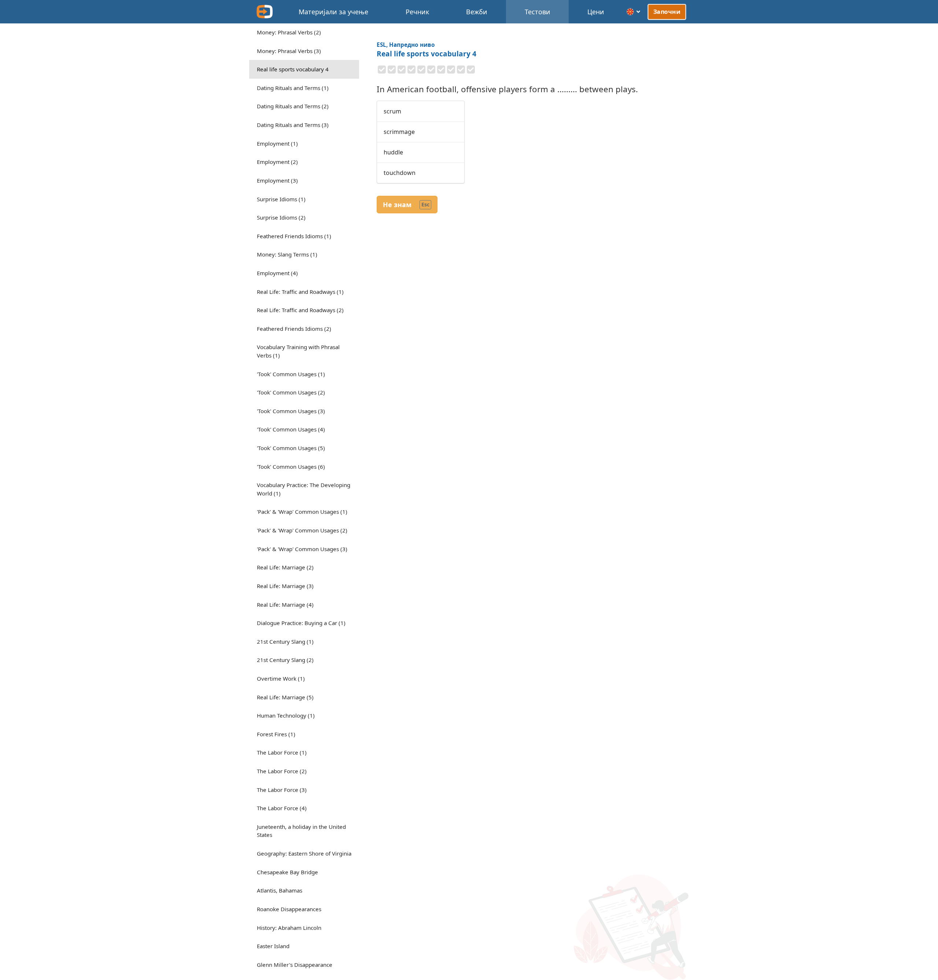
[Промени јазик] (634, 11)
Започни (667, 11)
